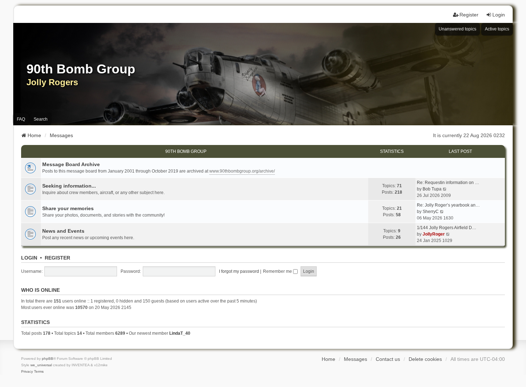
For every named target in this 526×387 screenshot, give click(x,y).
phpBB (47, 359)
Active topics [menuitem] (497, 29)
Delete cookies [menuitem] (425, 359)
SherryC (431, 211)
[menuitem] (27, 371)
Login (29, 258)
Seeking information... (69, 186)
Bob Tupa (432, 189)
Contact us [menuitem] (388, 359)
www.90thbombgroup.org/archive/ (242, 171)
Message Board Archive (71, 164)
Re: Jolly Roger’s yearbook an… (448, 205)
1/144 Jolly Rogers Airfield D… (446, 227)
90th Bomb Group (185, 151)
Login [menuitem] (498, 15)
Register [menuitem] (468, 15)
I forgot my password (239, 271)
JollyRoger (434, 234)
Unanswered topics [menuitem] (457, 29)
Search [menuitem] (41, 119)
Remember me (278, 271)
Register (57, 258)
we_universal (41, 365)
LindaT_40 (179, 333)
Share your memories (68, 208)
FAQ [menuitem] (21, 119)
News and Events (63, 231)
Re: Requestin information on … (448, 182)
